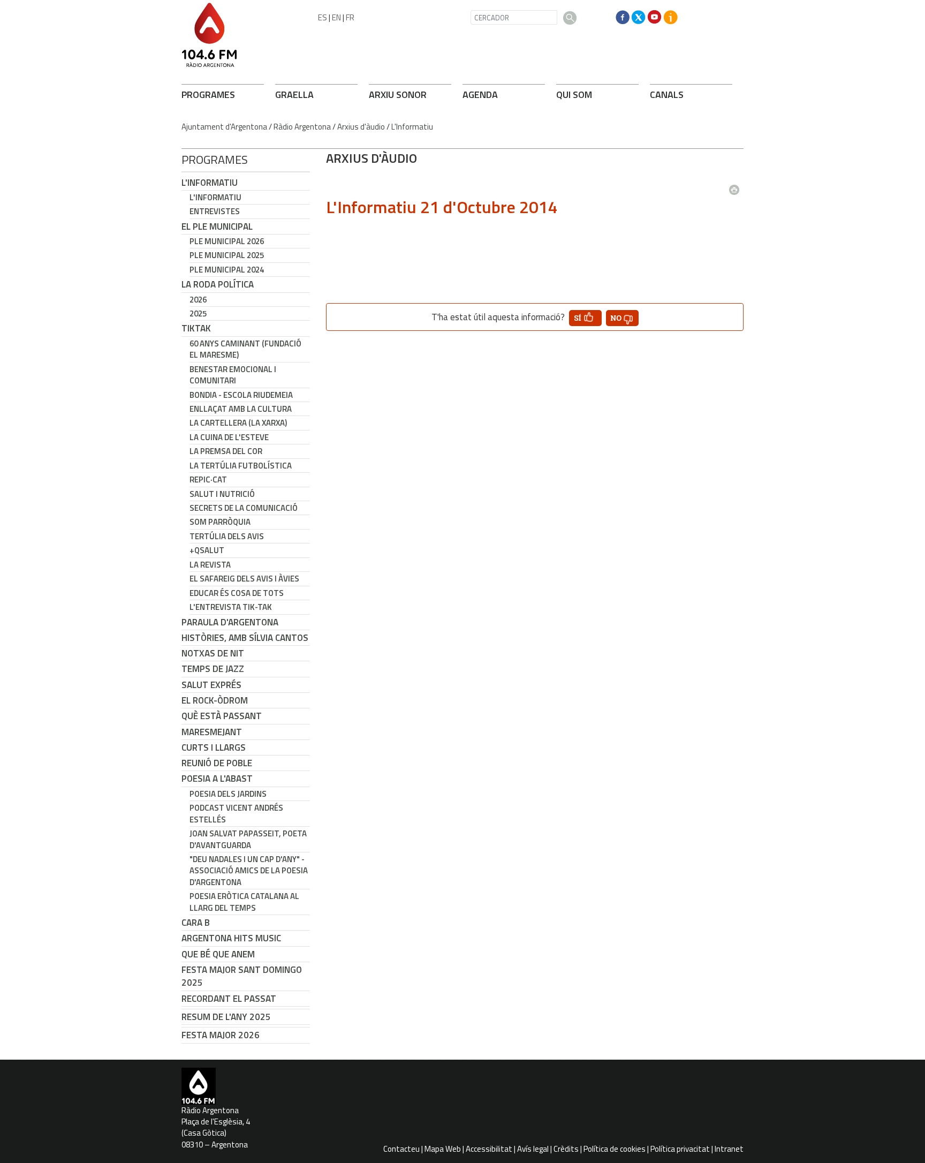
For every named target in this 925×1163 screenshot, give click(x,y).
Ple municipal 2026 (226, 241)
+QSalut (206, 550)
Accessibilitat (489, 1149)
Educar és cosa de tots (236, 593)
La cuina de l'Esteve (229, 437)
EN (336, 17)
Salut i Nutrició (222, 494)
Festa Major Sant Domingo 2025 (241, 976)
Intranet (729, 1149)
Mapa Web (442, 1149)
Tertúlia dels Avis (226, 536)
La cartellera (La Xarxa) (238, 423)
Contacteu (401, 1149)
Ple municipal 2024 (226, 269)
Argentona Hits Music (231, 938)
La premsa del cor (225, 451)
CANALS (667, 94)
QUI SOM (574, 94)
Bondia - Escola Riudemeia (241, 395)
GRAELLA (294, 94)
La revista (210, 564)
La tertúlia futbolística (240, 465)
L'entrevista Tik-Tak (230, 607)
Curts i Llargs (213, 747)
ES (322, 17)
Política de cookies (614, 1149)
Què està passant (221, 716)
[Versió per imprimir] (736, 186)
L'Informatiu (412, 126)
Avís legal (533, 1149)
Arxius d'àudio (361, 126)
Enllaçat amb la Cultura (240, 409)
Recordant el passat (228, 999)
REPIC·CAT (208, 479)
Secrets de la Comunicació (243, 508)
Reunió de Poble (216, 763)
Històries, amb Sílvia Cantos (244, 638)
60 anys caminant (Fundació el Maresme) (245, 349)
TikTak (196, 328)
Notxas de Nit (212, 653)
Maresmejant (211, 732)
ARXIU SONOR (398, 94)
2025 (198, 313)
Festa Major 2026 (220, 1035)
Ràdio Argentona (302, 126)
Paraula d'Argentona (229, 622)
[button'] (585, 318)
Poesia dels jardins (228, 794)
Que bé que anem (218, 954)
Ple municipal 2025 (226, 255)
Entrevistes (214, 211)
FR (350, 17)
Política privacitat (680, 1149)
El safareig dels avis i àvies (244, 578)
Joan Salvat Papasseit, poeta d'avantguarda (248, 839)
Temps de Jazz (212, 669)
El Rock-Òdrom (214, 700)
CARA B (195, 923)
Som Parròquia (220, 522)
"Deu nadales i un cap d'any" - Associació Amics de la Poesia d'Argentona (248, 870)
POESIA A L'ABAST (217, 779)
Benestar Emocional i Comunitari (232, 375)
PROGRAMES (208, 94)
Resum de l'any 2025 (226, 1017)
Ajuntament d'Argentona (224, 126)
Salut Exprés (211, 685)
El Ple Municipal (217, 226)
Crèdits (566, 1149)
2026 (198, 299)
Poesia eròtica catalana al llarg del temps (244, 901)
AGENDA (480, 94)
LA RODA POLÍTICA (217, 284)
